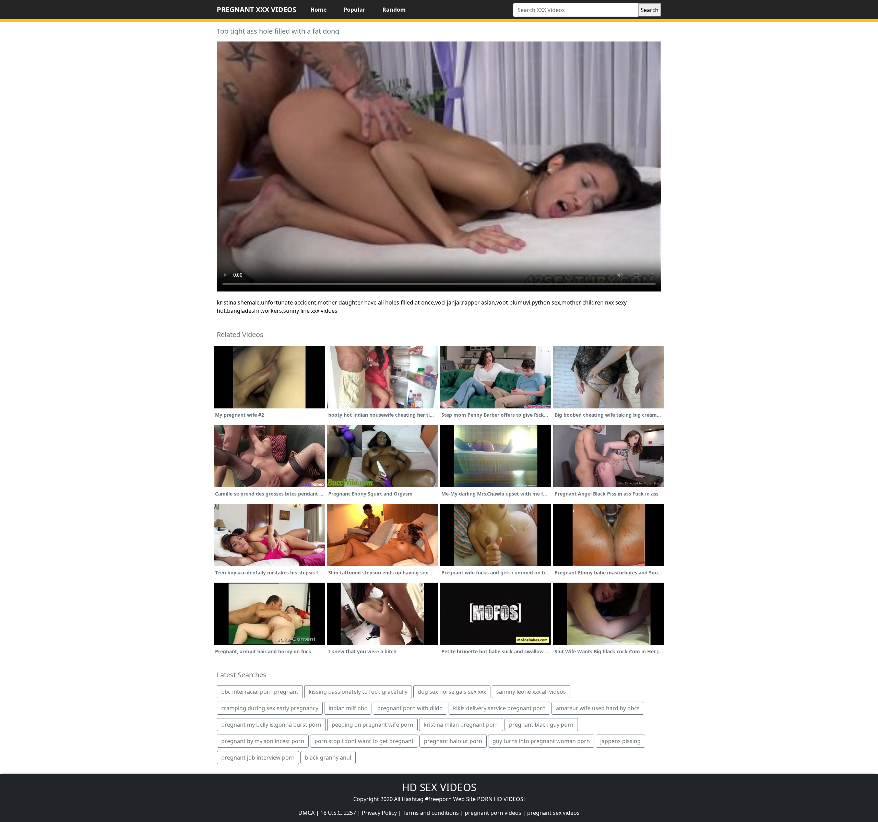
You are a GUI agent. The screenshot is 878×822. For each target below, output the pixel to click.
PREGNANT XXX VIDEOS (256, 9)
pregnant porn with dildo (410, 708)
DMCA (306, 813)
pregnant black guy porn (541, 724)
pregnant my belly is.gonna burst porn (271, 724)
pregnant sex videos (553, 813)
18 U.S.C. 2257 (338, 813)
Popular (354, 9)
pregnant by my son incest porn (262, 741)
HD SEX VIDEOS (439, 787)
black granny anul (328, 757)
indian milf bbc (348, 708)
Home (318, 9)
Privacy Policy (379, 813)
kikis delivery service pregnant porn (499, 708)
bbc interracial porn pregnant (259, 691)
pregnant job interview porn (258, 757)
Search (649, 10)
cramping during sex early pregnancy (269, 708)
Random (394, 9)
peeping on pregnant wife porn (372, 724)
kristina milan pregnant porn (461, 724)
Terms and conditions (431, 813)
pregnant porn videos (493, 813)
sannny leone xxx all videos (531, 691)
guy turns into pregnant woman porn (541, 741)
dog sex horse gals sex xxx (452, 691)
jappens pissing (620, 741)
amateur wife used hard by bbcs (598, 708)
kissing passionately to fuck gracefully (358, 691)
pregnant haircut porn (453, 741)
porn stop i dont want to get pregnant (364, 741)
